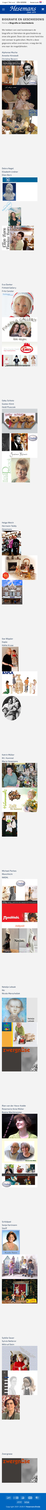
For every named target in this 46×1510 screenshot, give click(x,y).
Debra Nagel (8, 168)
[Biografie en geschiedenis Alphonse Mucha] (19, 72)
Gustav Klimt (8, 404)
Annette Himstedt (10, 55)
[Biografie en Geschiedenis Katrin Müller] (19, 775)
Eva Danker (7, 284)
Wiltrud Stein (8, 1344)
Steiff (4, 1228)
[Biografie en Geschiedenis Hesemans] (12, 592)
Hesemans (7, 529)
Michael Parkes (9, 871)
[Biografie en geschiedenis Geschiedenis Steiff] (19, 1291)
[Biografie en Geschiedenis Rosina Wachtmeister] (19, 1175)
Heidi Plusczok (8, 407)
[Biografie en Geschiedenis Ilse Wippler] (10, 659)
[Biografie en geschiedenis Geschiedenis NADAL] (19, 940)
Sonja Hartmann (9, 1225)
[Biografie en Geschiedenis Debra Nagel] (19, 188)
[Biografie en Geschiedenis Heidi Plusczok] (16, 470)
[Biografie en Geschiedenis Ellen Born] (18, 237)
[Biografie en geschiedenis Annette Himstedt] (19, 97)
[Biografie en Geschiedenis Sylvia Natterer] (19, 1382)
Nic (3, 990)
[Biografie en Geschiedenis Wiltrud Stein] (11, 1407)
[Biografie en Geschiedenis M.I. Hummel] (19, 799)
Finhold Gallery (9, 287)
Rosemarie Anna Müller (13, 1109)
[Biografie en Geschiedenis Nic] (19, 1034)
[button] (3, 9)
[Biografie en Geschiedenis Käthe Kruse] (11, 708)
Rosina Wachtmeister (12, 1112)
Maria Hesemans (10, 761)
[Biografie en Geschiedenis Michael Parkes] (19, 891)
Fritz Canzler (8, 291)
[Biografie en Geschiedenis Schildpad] (11, 1242)
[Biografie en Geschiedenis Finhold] (19, 329)
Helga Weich (8, 522)
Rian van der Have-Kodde (14, 1105)
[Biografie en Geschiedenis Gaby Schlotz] (19, 420)
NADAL (5, 877)
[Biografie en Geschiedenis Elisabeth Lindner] (11, 213)
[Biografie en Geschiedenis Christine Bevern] (19, 121)
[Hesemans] (23, 9)
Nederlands (34, 2)
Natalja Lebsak (9, 987)
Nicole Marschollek (11, 993)
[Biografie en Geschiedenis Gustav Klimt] (19, 445)
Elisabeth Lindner (10, 171)
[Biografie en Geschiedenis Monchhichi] (19, 915)
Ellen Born (7, 175)
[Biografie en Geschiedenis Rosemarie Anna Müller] (19, 1150)
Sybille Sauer (8, 1338)
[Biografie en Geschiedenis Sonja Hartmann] (19, 1266)
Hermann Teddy (9, 526)
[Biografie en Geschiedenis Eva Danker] (19, 304)
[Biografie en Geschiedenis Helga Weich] (11, 542)
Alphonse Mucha (9, 52)
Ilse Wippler (7, 638)
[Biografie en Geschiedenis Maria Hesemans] (9, 824)
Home (4, 23)
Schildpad (6, 1221)
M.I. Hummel (8, 758)
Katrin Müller (8, 754)
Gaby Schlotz (8, 400)
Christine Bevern (10, 59)
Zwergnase (7, 1454)
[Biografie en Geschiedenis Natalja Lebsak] (19, 1009)
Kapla (4, 642)
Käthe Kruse (7, 645)
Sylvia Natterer (9, 1341)
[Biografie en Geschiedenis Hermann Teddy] (19, 567)
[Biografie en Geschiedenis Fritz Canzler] (19, 354)
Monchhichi (7, 874)
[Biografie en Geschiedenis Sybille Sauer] (19, 1358)
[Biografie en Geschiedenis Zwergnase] (19, 1059)
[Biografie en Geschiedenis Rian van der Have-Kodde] (19, 1126)
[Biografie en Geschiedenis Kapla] (19, 683)
